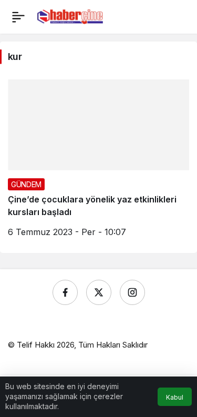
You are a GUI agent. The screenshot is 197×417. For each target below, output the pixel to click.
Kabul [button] (174, 397)
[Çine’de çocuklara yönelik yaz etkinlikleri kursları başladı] (98, 162)
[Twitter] (98, 292)
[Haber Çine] (70, 16)
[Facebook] (65, 292)
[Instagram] (132, 292)
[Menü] (18, 16)
